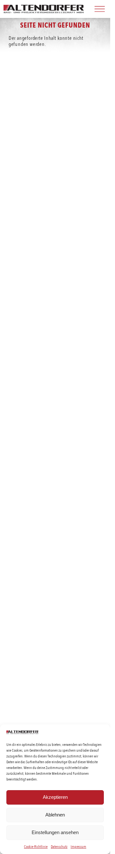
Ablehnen (55, 814)
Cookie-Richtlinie (36, 846)
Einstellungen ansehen (55, 832)
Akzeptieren (55, 797)
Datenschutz (59, 846)
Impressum (78, 846)
